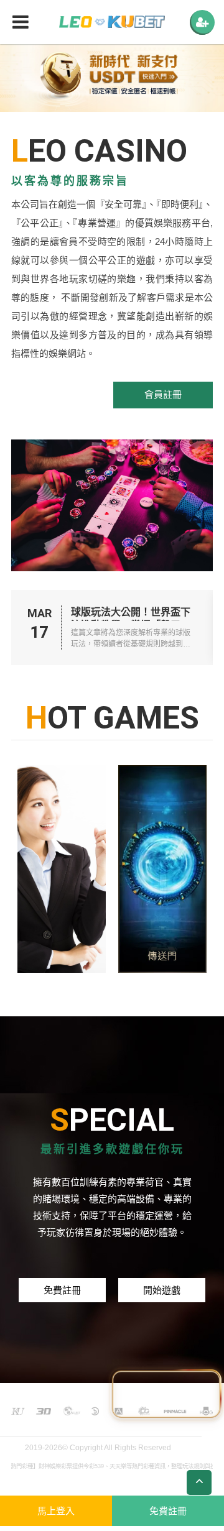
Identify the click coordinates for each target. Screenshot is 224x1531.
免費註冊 (62, 1290)
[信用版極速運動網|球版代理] (112, 22)
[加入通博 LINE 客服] (166, 1391)
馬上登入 (56, 1511)
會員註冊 (163, 394)
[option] (112, 78)
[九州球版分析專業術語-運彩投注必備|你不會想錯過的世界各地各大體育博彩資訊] (162, 869)
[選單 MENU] (202, 22)
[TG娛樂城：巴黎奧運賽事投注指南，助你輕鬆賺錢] (61, 869)
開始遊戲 (161, 1290)
